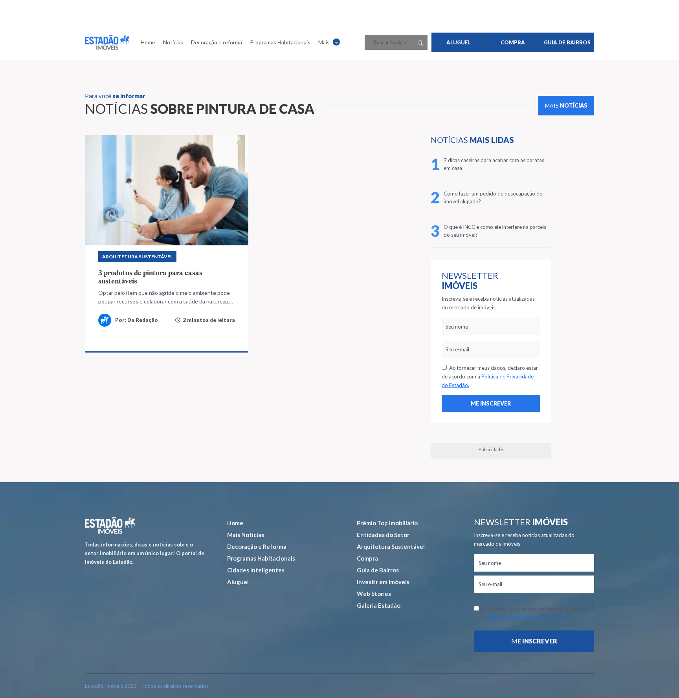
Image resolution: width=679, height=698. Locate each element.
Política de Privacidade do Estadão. (529, 617)
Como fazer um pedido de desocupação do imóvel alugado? (493, 197)
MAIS (566, 105)
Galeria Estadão (378, 605)
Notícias (173, 42)
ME (534, 641)
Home (148, 42)
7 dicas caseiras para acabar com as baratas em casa (494, 164)
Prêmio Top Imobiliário (387, 522)
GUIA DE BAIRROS (567, 42)
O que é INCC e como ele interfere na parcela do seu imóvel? (495, 231)
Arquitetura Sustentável (137, 256)
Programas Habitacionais (280, 42)
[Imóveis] (110, 525)
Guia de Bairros (378, 570)
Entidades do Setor (383, 534)
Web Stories (374, 593)
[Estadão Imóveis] (107, 42)
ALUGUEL (458, 42)
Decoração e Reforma (256, 546)
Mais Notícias (245, 534)
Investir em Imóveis (383, 581)
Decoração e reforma (216, 42)
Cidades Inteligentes (255, 570)
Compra (367, 558)
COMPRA (513, 42)
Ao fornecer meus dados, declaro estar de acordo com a (490, 376)
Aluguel (238, 581)
